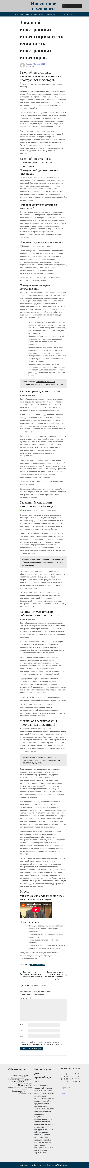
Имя (22, 1025)
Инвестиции (38, 14)
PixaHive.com (62, 1165)
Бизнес (29, 14)
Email (22, 1030)
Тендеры (61, 14)
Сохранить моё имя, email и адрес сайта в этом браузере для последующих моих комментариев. (41, 1043)
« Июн (62, 1094)
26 (67, 1082)
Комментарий (26, 998)
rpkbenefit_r (33, 66)
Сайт (22, 1036)
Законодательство (38, 965)
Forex (16, 14)
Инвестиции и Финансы (44, 5)
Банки (22, 14)
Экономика (71, 14)
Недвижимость (50, 14)
